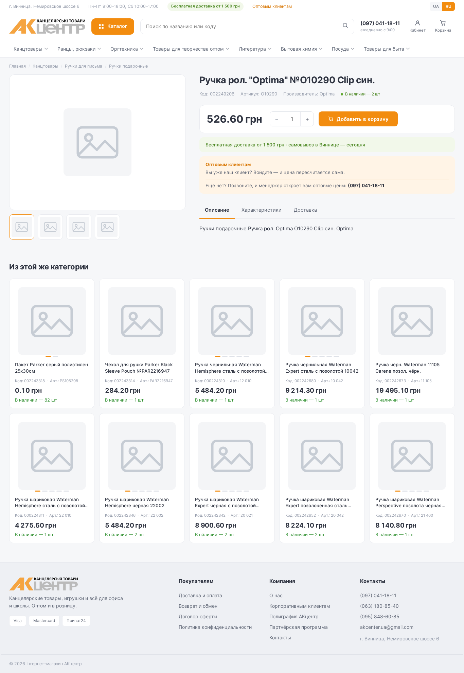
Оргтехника (124, 49)
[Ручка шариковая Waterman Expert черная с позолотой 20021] (232, 456)
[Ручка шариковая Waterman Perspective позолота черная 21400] (412, 456)
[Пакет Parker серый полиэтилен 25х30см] (52, 321)
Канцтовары (28, 49)
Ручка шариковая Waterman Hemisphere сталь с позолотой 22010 (50, 506)
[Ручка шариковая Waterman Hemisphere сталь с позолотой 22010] (52, 456)
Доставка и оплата (200, 595)
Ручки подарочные (128, 66)
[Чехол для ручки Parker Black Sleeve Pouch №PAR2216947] (142, 321)
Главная (17, 66)
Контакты (280, 637)
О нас (276, 595)
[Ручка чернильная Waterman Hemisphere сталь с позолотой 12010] (232, 321)
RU (448, 6)
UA (436, 6)
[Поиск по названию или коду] (345, 26)
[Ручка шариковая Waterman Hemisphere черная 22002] (142, 456)
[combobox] (239, 26)
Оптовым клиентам (272, 6)
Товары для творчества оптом (188, 49)
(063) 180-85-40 (379, 606)
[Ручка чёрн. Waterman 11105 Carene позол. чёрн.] (412, 321)
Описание (217, 210)
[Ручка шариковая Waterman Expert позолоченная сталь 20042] (322, 456)
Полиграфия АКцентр (294, 616)
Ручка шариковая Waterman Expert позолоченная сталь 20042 (317, 506)
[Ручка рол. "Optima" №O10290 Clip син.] (21, 227)
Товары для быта (384, 49)
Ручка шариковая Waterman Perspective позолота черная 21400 (408, 506)
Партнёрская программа (298, 627)
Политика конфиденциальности (215, 627)
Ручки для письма (83, 66)
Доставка (305, 210)
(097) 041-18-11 (366, 185)
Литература (252, 49)
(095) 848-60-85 (379, 616)
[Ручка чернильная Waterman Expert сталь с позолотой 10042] (322, 321)
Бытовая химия (299, 49)
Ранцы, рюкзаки (76, 49)
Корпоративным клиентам (299, 606)
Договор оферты (198, 616)
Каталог (117, 26)
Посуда (340, 49)
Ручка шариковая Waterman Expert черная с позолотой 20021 (227, 506)
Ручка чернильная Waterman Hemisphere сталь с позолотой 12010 (230, 371)
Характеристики (262, 210)
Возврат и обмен (198, 606)
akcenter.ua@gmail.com (386, 627)
